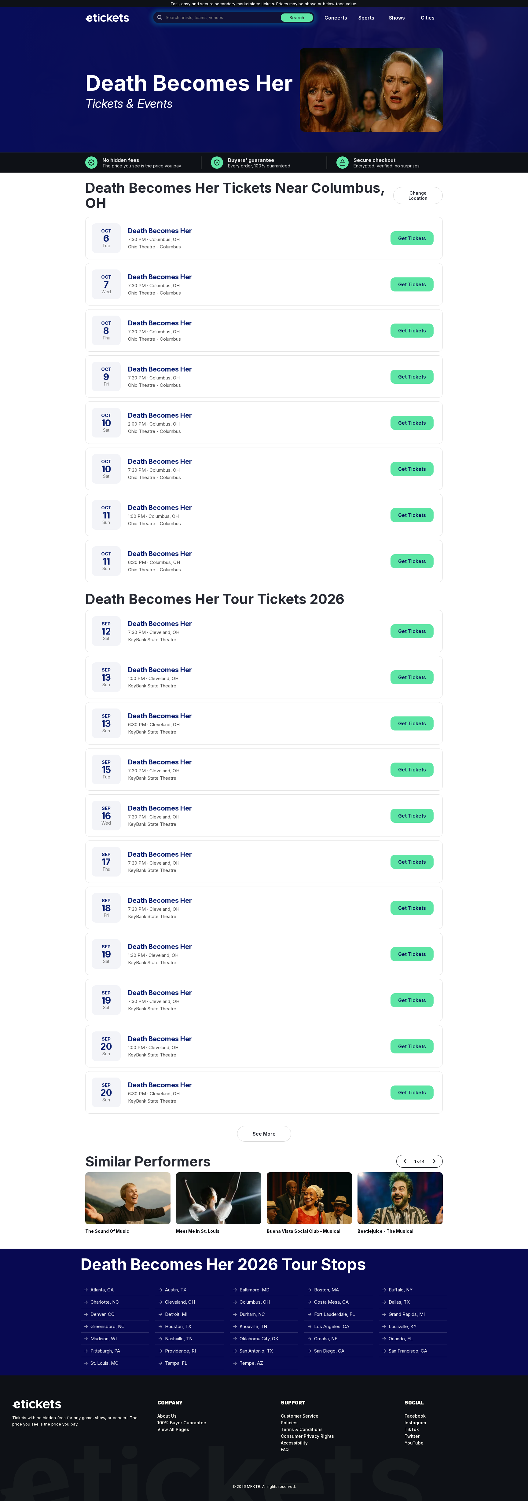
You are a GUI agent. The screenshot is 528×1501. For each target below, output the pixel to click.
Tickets (412, 238)
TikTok (412, 1429)
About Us (167, 1416)
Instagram (415, 1422)
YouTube (414, 1442)
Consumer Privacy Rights (307, 1436)
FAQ (285, 1449)
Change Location (418, 195)
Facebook (415, 1416)
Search (296, 17)
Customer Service (299, 1416)
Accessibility (294, 1442)
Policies (289, 1422)
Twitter (412, 1436)
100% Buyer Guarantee (181, 1422)
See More (264, 1134)
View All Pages (173, 1429)
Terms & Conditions (302, 1429)
